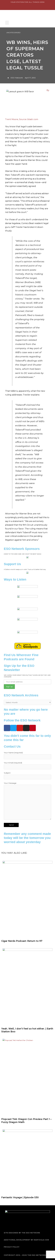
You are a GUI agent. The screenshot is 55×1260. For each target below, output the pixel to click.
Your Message (10, 783)
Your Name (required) (13, 753)
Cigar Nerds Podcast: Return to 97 (21, 941)
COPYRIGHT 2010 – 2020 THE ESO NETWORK (25, 1255)
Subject (7, 773)
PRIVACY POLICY (11, 1247)
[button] (7, 23)
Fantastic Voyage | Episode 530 (20, 1197)
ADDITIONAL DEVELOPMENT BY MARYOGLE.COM (26, 1240)
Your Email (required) (13, 763)
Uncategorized (13, 32)
